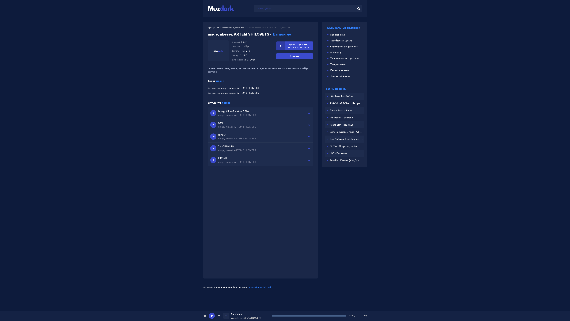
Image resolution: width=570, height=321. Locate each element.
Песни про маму (339, 70)
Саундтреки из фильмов (344, 46)
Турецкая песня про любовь (346, 58)
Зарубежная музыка (341, 40)
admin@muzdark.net (260, 287)
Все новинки (337, 34)
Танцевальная (338, 64)
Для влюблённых (340, 76)
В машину (335, 52)
